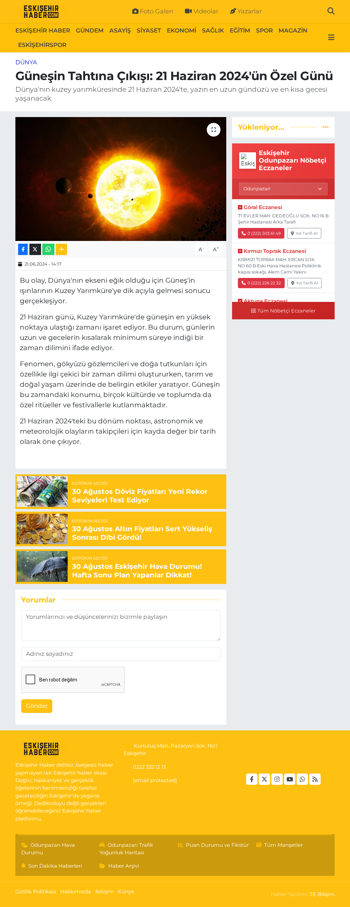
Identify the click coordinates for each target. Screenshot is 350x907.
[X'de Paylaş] (35, 249)
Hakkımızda (75, 892)
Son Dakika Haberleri (55, 866)
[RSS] (315, 779)
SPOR (264, 30)
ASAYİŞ (120, 30)
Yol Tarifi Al (307, 233)
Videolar (205, 11)
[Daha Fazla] (61, 249)
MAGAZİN (293, 30)
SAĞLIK (213, 30)
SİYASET (149, 30)
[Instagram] (277, 779)
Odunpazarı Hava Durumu (48, 849)
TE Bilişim (322, 894)
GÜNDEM (90, 30)
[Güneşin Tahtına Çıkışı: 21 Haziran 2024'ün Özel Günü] (120, 179)
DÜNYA (26, 62)
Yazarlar (250, 11)
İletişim (104, 892)
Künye (126, 892)
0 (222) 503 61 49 (264, 233)
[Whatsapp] (302, 779)
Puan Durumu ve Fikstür (217, 845)
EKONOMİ (181, 30)
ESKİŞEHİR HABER (42, 30)
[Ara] (331, 11)
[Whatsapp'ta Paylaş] (48, 249)
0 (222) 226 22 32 (264, 282)
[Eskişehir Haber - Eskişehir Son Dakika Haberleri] (41, 11)
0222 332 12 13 (149, 767)
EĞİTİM (240, 30)
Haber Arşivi (123, 866)
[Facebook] (251, 779)
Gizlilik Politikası (35, 892)
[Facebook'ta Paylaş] (23, 249)
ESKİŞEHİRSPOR (42, 44)
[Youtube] (289, 779)
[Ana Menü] (331, 37)
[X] (264, 779)
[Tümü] (325, 127)
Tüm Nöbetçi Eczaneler (286, 311)
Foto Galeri (156, 11)
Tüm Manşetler (283, 845)
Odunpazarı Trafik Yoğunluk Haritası (126, 849)
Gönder (37, 705)
